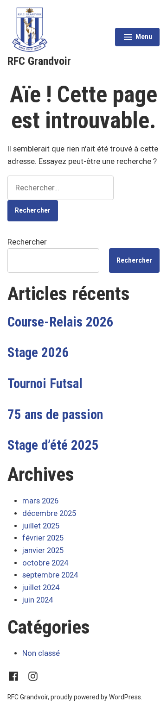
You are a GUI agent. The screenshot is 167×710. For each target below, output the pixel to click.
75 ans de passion (55, 414)
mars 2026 (40, 500)
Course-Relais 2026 (60, 322)
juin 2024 (37, 600)
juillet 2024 (40, 587)
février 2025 (43, 538)
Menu (137, 38)
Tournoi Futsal (45, 383)
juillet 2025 (40, 526)
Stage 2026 (38, 352)
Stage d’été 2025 (53, 445)
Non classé (41, 653)
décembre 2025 (49, 513)
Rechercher (27, 242)
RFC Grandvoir (39, 61)
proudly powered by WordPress (96, 697)
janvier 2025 (43, 550)
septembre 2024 (50, 575)
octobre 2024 (45, 563)
